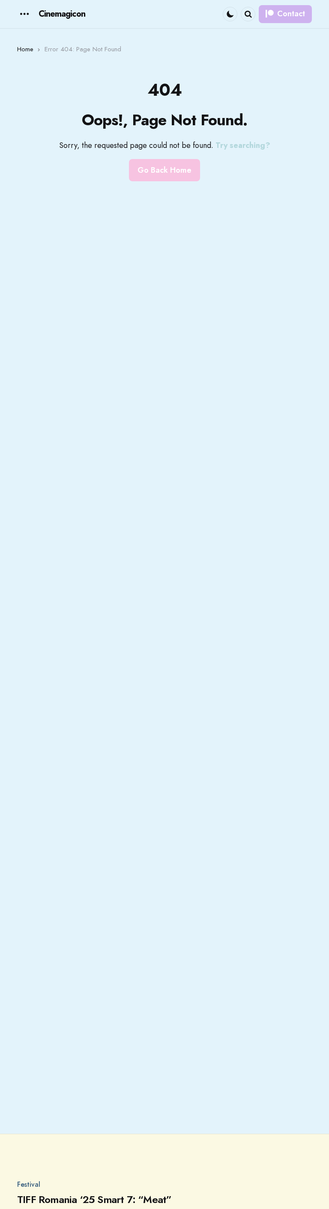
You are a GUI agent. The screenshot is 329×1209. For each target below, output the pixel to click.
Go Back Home (164, 170)
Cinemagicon (62, 14)
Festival (28, 1184)
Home (25, 49)
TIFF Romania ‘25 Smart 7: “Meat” (94, 1199)
